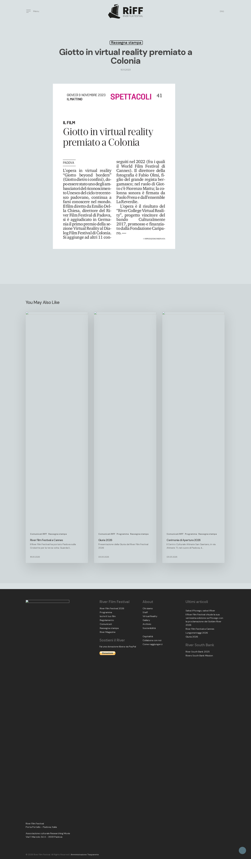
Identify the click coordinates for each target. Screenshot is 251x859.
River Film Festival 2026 (112, 608)
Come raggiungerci (153, 644)
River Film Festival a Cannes (200, 628)
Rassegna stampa (126, 42)
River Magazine (107, 632)
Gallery (146, 620)
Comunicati (106, 624)
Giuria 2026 (192, 636)
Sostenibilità (149, 628)
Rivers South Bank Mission (199, 655)
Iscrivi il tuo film (108, 616)
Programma (123, 534)
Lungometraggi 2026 (197, 632)
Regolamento (107, 620)
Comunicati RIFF (38, 534)
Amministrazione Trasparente (85, 854)
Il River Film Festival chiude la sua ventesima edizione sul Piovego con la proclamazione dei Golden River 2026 (204, 619)
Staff (145, 612)
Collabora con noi (152, 640)
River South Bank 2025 (198, 651)
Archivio (147, 624)
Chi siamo (148, 608)
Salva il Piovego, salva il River (200, 610)
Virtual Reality (150, 616)
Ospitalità (148, 636)
